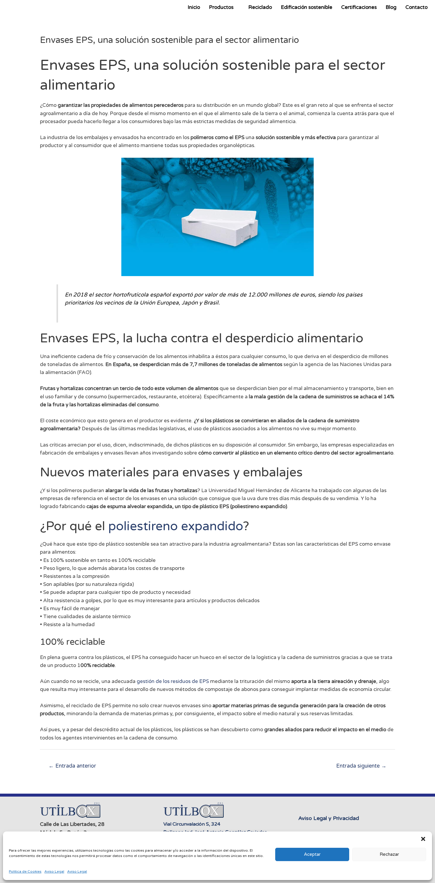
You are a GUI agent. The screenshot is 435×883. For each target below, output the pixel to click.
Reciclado (260, 7)
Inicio (194, 7)
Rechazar (389, 854)
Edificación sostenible (306, 7)
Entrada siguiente (361, 766)
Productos (221, 7)
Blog (391, 7)
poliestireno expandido (175, 526)
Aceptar (312, 854)
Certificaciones (359, 7)
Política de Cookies (25, 871)
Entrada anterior (72, 766)
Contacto (416, 7)
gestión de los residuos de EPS (173, 681)
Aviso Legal (54, 871)
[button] (423, 839)
